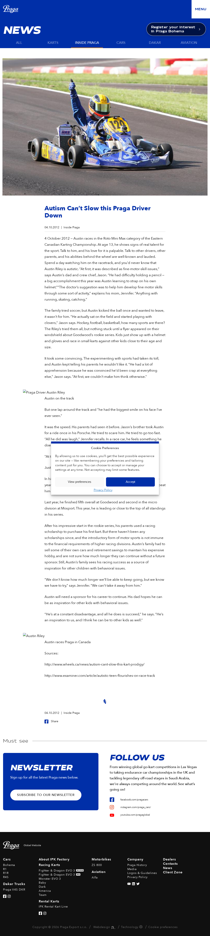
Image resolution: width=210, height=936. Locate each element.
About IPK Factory (54, 859)
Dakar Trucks (14, 884)
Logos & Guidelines (142, 873)
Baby (42, 883)
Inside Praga (87, 42)
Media (131, 869)
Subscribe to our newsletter (46, 795)
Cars (121, 42)
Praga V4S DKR (14, 890)
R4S (6, 877)
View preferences (79, 481)
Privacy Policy (103, 490)
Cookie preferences (163, 927)
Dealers (169, 859)
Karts (53, 42)
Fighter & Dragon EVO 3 (61, 871)
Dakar (155, 42)
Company (135, 859)
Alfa (95, 877)
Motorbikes (101, 859)
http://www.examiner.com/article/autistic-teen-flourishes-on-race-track (100, 675)
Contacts (170, 863)
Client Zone (173, 872)
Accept (130, 481)
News (167, 868)
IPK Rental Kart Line (53, 907)
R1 (5, 869)
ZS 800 (97, 865)
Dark (42, 887)
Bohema (9, 865)
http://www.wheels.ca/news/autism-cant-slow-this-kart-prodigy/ (94, 664)
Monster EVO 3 (50, 879)
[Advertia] (112, 927)
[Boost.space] (141, 927)
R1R (6, 873)
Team (43, 895)
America (45, 891)
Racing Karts (49, 865)
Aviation (189, 42)
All (19, 42)
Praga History (137, 865)
